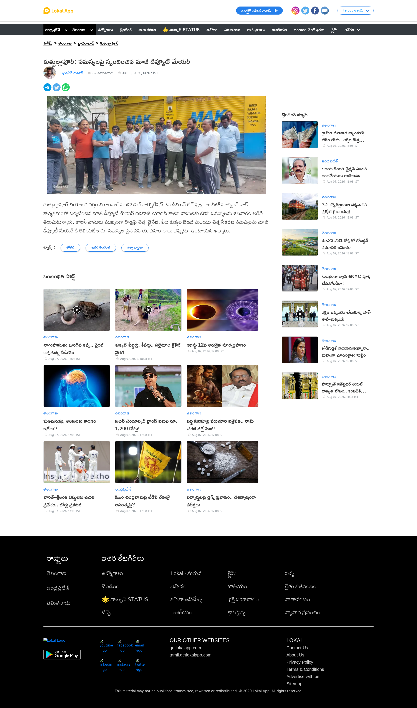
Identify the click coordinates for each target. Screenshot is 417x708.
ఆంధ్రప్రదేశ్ (52, 29)
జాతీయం (237, 586)
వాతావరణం (297, 599)
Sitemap (294, 683)
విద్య (289, 573)
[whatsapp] (66, 89)
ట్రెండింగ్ (111, 586)
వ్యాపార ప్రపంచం (302, 612)
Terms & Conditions (305, 669)
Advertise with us (302, 676)
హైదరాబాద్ (86, 43)
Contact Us (297, 647)
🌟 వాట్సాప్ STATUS (125, 599)
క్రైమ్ (232, 573)
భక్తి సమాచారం (243, 599)
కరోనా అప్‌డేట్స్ (186, 599)
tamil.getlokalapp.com (191, 655)
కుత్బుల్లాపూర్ (109, 43)
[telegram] (48, 89)
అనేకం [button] (349, 29)
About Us (295, 655)
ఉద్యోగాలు (112, 573)
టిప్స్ (106, 612)
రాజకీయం (181, 612)
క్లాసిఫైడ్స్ (236, 612)
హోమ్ (47, 43)
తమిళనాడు (59, 602)
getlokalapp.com (185, 647)
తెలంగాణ (79, 29)
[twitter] (57, 89)
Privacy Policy (299, 662)
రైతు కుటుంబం (300, 586)
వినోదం (178, 586)
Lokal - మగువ (186, 573)
